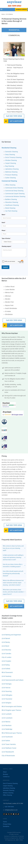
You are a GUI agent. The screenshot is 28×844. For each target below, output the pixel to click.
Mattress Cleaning (11, 172)
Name (4, 214)
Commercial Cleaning (9, 181)
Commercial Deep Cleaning (14, 191)
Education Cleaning (11, 202)
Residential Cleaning (9, 148)
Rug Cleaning (9, 166)
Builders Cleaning (11, 199)
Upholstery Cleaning (12, 169)
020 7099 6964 (9, 806)
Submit (5, 267)
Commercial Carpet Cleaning (14, 193)
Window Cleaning (11, 160)
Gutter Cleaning (10, 178)
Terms (5, 821)
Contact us (6, 776)
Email (4, 222)
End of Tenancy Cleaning (13, 157)
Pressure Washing (11, 175)
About (5, 772)
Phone (4, 230)
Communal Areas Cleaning (14, 188)
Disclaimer (6, 826)
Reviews (5, 774)
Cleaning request (7, 246)
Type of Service (6, 238)
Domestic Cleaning (11, 152)
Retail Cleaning (10, 208)
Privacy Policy (7, 824)
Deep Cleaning (10, 154)
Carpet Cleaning (10, 163)
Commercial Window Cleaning (15, 196)
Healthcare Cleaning (12, 205)
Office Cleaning (10, 185)
